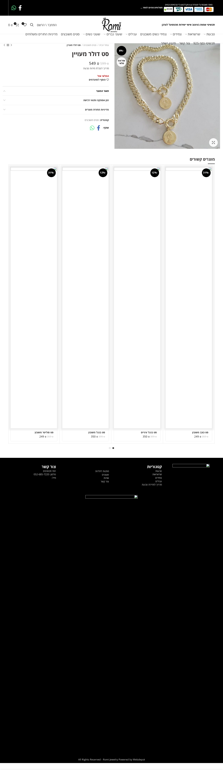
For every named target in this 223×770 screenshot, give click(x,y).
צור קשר (105, 481)
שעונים (105, 474)
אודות (106, 478)
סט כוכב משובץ (200, 432)
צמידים (158, 477)
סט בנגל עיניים (149, 432)
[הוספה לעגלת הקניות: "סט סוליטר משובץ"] (13, 173)
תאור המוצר (102, 91)
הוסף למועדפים (97, 79)
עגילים (158, 481)
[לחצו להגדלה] (213, 142)
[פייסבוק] (20, 7)
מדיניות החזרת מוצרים (97, 109)
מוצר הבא (4, 45)
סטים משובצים (92, 120)
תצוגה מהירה (168, 181)
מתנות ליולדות (102, 471)
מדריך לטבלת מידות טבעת (96, 68)
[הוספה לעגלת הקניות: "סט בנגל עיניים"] (116, 173)
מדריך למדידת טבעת (152, 484)
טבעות (158, 471)
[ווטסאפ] (13, 7)
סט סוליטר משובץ (44, 432)
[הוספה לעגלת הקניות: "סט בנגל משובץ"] (65, 173)
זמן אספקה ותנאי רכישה (96, 100)
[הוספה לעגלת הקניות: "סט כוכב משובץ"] (168, 173)
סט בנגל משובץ (96, 432)
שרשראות (157, 474)
